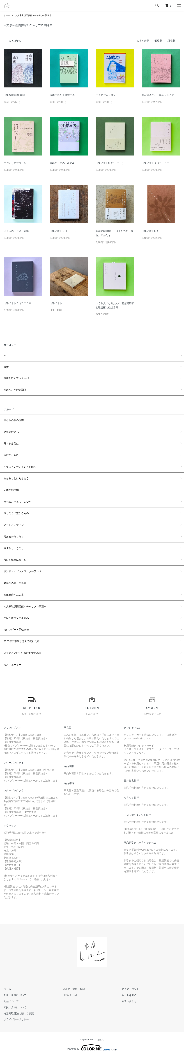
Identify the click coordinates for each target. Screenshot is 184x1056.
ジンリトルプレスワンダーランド (22, 571)
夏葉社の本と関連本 (15, 583)
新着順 (171, 40)
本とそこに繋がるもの (16, 513)
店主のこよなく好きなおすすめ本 (22, 653)
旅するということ (14, 548)
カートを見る (129, 995)
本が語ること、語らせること (158, 95)
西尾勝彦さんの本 (14, 594)
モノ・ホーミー (12, 664)
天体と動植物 (11, 490)
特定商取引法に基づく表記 (19, 1013)
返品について (11, 1001)
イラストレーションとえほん (20, 466)
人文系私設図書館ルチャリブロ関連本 (33, 15)
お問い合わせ (129, 1001)
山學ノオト (56, 303)
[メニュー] (178, 5)
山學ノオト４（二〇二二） (157, 163)
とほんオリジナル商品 (16, 617)
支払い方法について (15, 1007)
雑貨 (6, 367)
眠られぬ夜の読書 (14, 420)
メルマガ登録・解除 (74, 989)
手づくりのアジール (15, 163)
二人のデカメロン (106, 95)
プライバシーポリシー (16, 1019)
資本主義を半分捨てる (62, 95)
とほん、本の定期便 (15, 389)
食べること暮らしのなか (17, 501)
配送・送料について (15, 995)
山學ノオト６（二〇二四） (19, 303)
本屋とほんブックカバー (17, 378)
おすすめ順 (143, 40)
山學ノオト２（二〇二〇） (65, 231)
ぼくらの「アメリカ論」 (17, 231)
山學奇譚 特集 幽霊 (14, 95)
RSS (65, 995)
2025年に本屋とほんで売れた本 (22, 641)
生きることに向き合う (16, 478)
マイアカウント (130, 989)
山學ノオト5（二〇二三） (156, 231)
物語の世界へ (11, 431)
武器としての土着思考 (62, 163)
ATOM (73, 995)
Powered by (73, 1048)
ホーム (7, 15)
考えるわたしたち (14, 536)
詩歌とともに (11, 455)
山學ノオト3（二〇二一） (110, 163)
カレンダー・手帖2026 (16, 629)
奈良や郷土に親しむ (15, 559)
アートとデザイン (14, 524)
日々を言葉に (11, 443)
